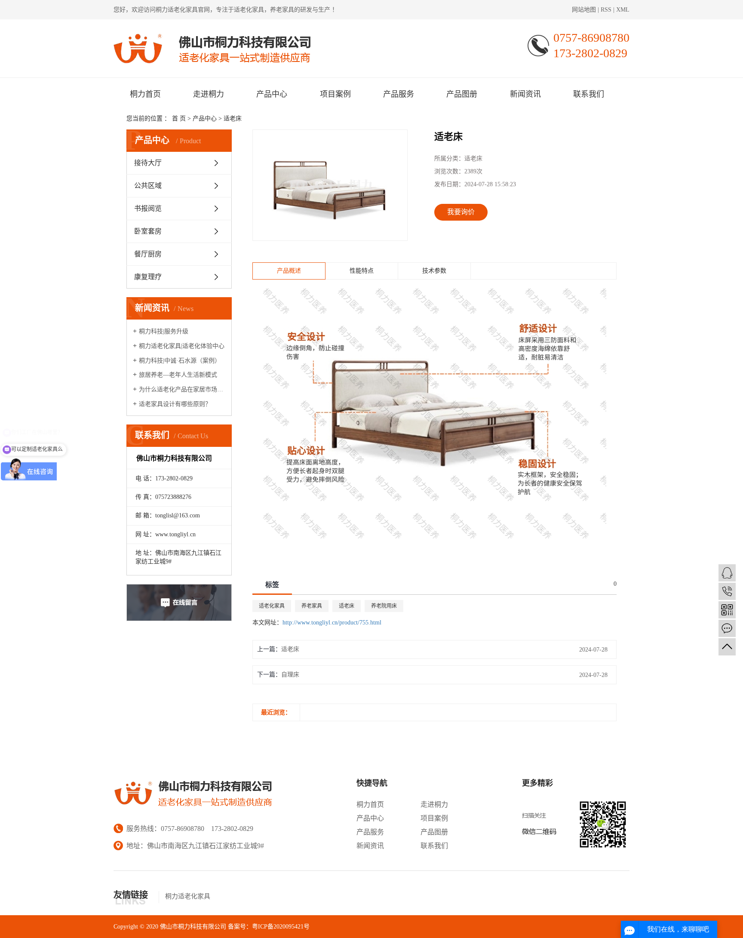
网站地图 (585, 9)
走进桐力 (208, 94)
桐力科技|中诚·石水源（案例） (180, 360)
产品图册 (461, 94)
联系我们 (588, 94)
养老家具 (311, 606)
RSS (606, 9)
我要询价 (461, 211)
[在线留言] (727, 628)
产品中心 (271, 94)
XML (622, 9)
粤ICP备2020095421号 (281, 926)
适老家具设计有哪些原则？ (175, 404)
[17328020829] (727, 591)
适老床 (233, 118)
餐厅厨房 (148, 254)
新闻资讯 (525, 94)
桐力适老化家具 (177, 9)
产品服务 (398, 94)
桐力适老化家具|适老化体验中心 (181, 346)
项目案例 (335, 94)
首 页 (179, 118)
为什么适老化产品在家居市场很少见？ (182, 389)
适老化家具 (272, 606)
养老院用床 (384, 606)
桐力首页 (145, 94)
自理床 (290, 674)
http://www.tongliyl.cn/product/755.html (331, 622)
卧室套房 (148, 231)
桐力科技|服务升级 (163, 331)
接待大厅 (148, 162)
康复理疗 (148, 276)
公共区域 (148, 185)
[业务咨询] (727, 572)
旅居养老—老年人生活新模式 (178, 375)
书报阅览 (148, 208)
